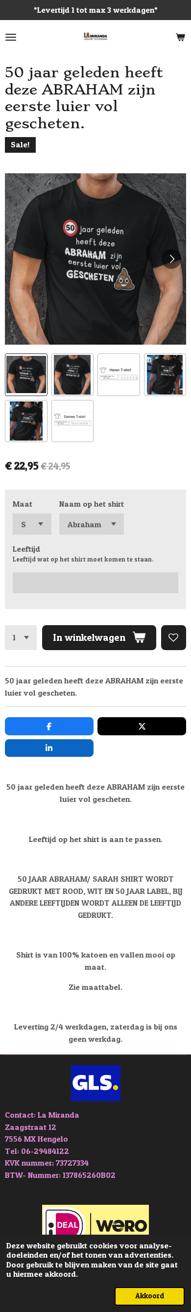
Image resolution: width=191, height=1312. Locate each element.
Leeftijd (26, 549)
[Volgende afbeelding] (171, 259)
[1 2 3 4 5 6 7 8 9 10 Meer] (21, 637)
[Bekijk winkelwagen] (180, 37)
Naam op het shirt (91, 504)
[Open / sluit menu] (11, 37)
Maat (22, 504)
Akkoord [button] (149, 1295)
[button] (26, 374)
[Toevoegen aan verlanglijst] (173, 637)
